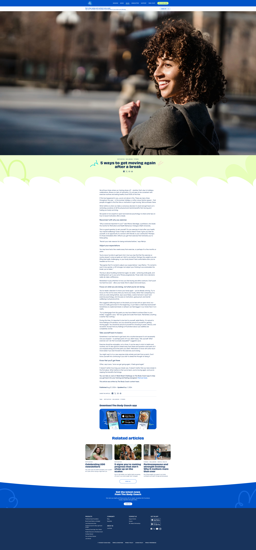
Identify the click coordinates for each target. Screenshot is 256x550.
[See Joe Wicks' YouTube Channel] (157, 529)
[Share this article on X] (126, 172)
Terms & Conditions (117, 542)
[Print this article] (132, 171)
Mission (115, 3)
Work (122, 3)
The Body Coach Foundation (92, 519)
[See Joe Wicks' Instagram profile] (160, 529)
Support (143, 3)
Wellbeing (129, 159)
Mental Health (162, 462)
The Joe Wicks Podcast (90, 536)
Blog (127, 3)
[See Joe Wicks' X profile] (154, 529)
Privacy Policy (129, 542)
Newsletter (135, 3)
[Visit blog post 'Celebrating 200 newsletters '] (98, 452)
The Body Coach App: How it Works (93, 529)
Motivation (121, 159)
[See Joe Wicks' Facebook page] (151, 529)
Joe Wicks (109, 528)
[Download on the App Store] (128, 416)
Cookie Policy (139, 542)
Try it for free (163, 3)
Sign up (163, 8)
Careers (131, 521)
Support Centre (132, 519)
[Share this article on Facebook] (124, 172)
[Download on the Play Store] (128, 421)
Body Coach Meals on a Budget (92, 521)
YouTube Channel (89, 534)
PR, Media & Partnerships (134, 523)
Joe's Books (88, 538)
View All (128, 481)
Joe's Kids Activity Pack (90, 523)
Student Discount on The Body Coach (94, 531)
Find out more (142, 378)
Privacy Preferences (150, 542)
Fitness (136, 159)
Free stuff (152, 3)
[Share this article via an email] (129, 171)
